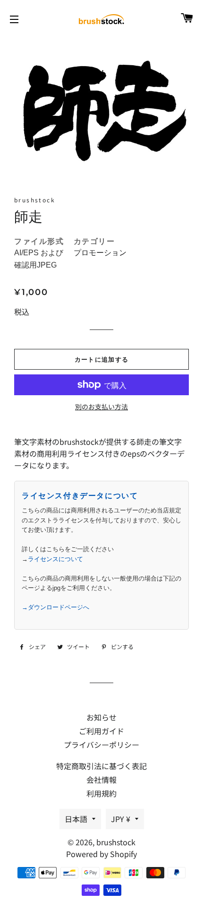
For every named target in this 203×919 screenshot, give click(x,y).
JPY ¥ (120, 818)
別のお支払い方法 (101, 406)
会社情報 (101, 779)
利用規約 (101, 793)
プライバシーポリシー (101, 744)
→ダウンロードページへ (55, 607)
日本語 (76, 818)
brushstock (115, 842)
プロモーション (100, 253)
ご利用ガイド (101, 731)
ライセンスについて (55, 559)
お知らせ (101, 717)
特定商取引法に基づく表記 (101, 766)
